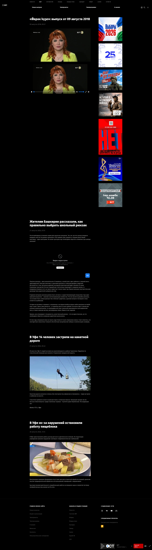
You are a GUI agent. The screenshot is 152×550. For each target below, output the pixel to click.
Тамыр (91, 2)
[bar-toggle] (148, 7)
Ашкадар (81, 2)
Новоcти (32, 2)
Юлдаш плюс (71, 2)
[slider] (52, 92)
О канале (117, 7)
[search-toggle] (144, 7)
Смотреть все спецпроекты (109, 522)
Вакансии (33, 528)
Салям (99, 2)
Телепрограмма (91, 7)
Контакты (33, 532)
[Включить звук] (87, 275)
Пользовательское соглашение (39, 536)
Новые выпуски (37, 7)
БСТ (40, 2)
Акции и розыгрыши (36, 514)
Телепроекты (64, 7)
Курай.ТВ (108, 2)
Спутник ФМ (49, 2)
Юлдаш (60, 2)
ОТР (70, 539)
